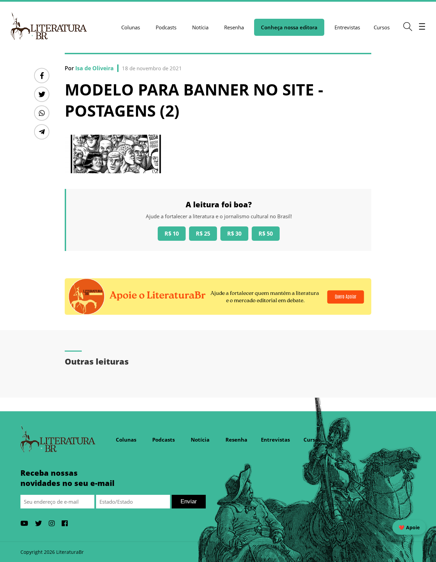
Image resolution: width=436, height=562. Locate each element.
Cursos (382, 27)
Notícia (200, 27)
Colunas (130, 27)
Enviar (189, 501)
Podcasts (166, 27)
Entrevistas (347, 27)
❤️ (409, 527)
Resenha (234, 27)
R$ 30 (234, 233)
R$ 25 (203, 233)
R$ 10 (172, 233)
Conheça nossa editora (289, 27)
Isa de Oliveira (94, 68)
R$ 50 (266, 233)
